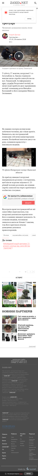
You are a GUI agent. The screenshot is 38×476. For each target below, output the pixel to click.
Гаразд (29, 19)
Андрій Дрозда (14, 34)
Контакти (31, 445)
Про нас (31, 437)
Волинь (13, 444)
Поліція (6, 235)
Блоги (4, 441)
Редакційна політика (32, 440)
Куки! (21, 474)
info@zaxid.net (22, 402)
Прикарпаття (14, 439)
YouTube (22, 445)
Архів (4, 453)
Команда (31, 443)
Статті (4, 437)
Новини (4, 434)
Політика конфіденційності (33, 458)
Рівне (12, 450)
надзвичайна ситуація (20, 235)
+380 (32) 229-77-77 (12, 400)
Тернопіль (13, 441)
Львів (12, 437)
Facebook (22, 441)
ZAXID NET (19, 3)
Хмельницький (15, 452)
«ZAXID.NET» (13, 397)
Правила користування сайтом (32, 454)
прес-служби (7, 83)
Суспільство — (14, 37)
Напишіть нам (32, 447)
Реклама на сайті (32, 450)
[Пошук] (35, 3)
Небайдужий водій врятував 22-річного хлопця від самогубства (16, 244)
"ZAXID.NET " (7, 376)
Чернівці (13, 448)
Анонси (4, 444)
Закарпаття (13, 446)
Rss (21, 439)
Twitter (22, 443)
